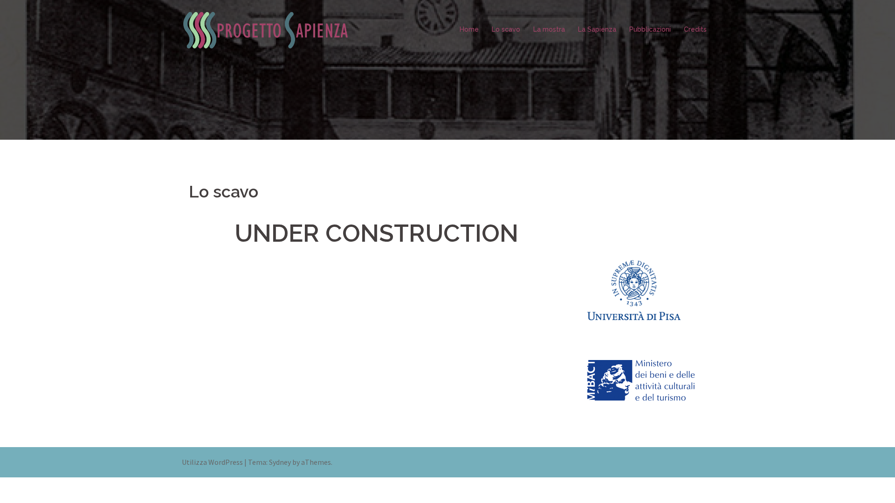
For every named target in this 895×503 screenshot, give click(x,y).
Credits (695, 29)
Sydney (280, 462)
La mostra (549, 29)
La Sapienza (597, 29)
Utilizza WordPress (212, 462)
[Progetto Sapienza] (266, 28)
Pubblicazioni (650, 29)
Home (469, 29)
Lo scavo (506, 29)
